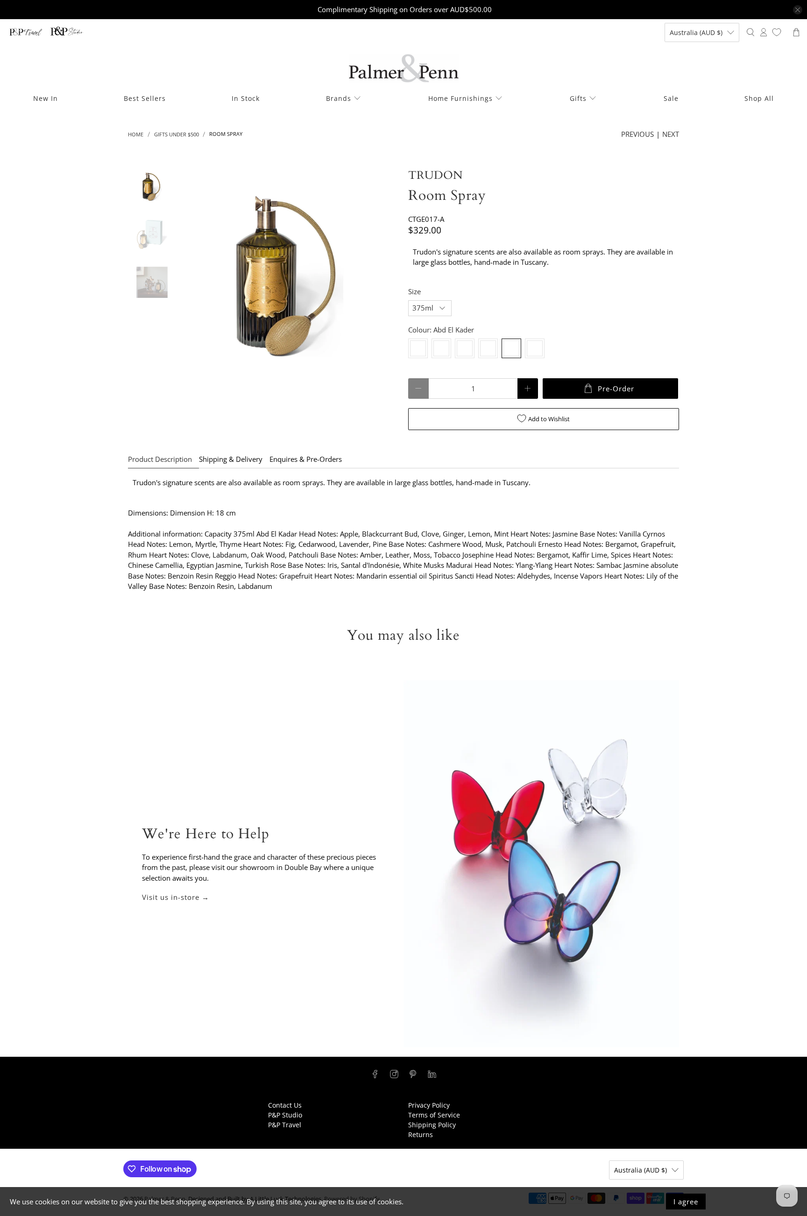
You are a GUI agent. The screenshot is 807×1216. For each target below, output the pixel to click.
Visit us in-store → (175, 897)
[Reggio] (488, 348)
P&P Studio (285, 1114)
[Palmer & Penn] (404, 68)
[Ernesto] (535, 348)
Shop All (759, 98)
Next (670, 134)
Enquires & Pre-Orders (305, 459)
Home (135, 134)
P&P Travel (284, 1124)
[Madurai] (464, 348)
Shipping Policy (432, 1124)
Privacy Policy (429, 1105)
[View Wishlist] (776, 32)
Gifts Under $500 (176, 134)
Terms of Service (434, 1114)
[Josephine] (441, 348)
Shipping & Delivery (230, 459)
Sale (671, 98)
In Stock (246, 98)
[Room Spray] (290, 276)
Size (414, 291)
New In (45, 98)
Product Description (160, 459)
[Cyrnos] (418, 348)
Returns (420, 1134)
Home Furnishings (460, 98)
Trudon (435, 175)
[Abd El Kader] (511, 348)
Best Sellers (145, 98)
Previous (637, 134)
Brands (338, 98)
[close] (797, 9)
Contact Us (285, 1105)
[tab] (543, 257)
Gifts (578, 98)
